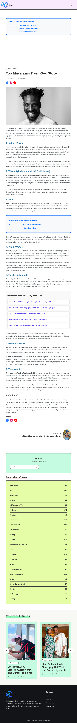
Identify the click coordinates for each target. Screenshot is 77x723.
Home (47, 696)
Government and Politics (18, 544)
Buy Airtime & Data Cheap (28, 28)
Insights (12, 549)
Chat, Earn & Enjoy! (24, 228)
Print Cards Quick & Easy (28, 31)
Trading (12, 599)
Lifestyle (13, 554)
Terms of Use (50, 703)
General (12, 540)
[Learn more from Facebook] (7, 82)
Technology (14, 594)
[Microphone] (36, 467)
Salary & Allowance (16, 574)
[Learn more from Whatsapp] (11, 82)
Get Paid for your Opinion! (26, 224)
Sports (12, 589)
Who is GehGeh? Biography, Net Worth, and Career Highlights (20, 669)
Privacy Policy (50, 706)
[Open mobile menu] (75, 4)
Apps (11, 490)
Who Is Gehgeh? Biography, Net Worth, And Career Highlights (30, 302)
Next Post (56, 433)
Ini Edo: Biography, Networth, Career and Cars (41, 436)
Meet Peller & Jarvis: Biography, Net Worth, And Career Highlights (32, 308)
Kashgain (47, 720)
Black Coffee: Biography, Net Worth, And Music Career (28, 325)
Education (13, 520)
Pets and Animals (16, 569)
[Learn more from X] (14, 82)
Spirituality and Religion (18, 584)
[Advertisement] (38, 51)
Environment (14, 530)
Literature (13, 559)
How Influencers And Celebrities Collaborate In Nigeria (28, 319)
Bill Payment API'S (16, 505)
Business (13, 510)
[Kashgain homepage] (7, 5)
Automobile (14, 495)
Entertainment (11, 68)
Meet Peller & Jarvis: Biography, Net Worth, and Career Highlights (54, 667)
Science (12, 579)
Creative (13, 515)
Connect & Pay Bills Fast (27, 26)
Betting (12, 500)
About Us (48, 699)
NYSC (12, 564)
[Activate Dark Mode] (71, 5)
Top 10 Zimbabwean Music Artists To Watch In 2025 (27, 314)
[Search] (12, 467)
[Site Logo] (12, 694)
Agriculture (14, 485)
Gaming (12, 535)
